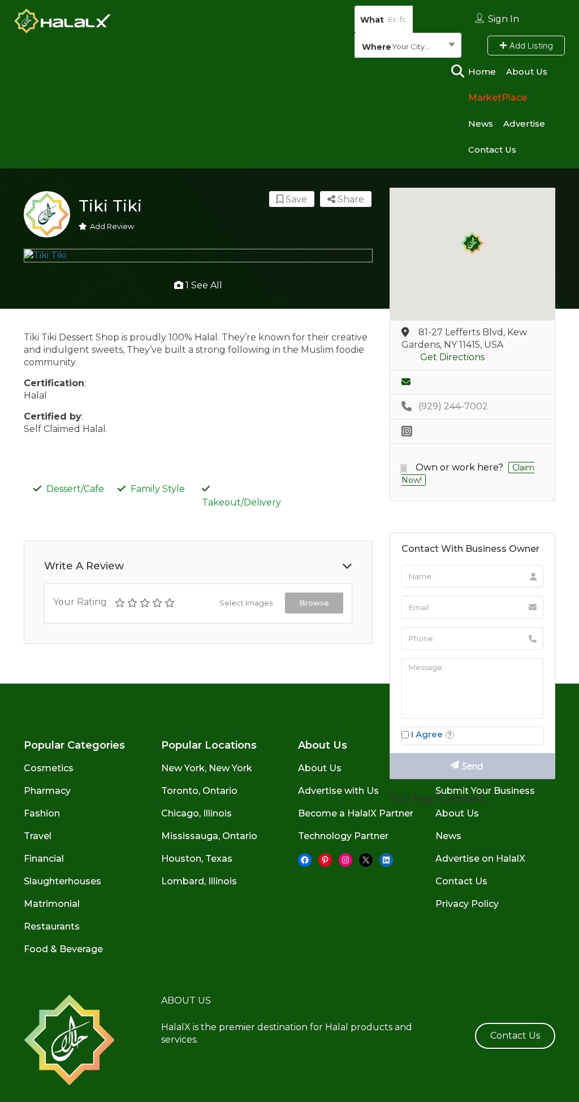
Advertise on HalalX (480, 858)
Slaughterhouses (62, 881)
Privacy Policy (467, 903)
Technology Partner (343, 836)
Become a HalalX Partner (355, 813)
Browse (314, 602)
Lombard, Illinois (199, 881)
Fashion (42, 813)
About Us (526, 71)
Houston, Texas (196, 858)
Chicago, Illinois (196, 813)
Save (295, 199)
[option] (198, 255)
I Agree (427, 734)
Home (482, 71)
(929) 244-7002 (453, 406)
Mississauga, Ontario (209, 836)
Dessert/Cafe (75, 488)
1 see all (202, 285)
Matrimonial (52, 903)
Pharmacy (47, 790)
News (480, 123)
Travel (37, 836)
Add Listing (530, 45)
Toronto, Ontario (199, 790)
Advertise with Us (338, 790)
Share (349, 199)
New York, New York (206, 768)
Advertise (524, 123)
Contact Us (492, 149)
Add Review (112, 226)
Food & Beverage (63, 949)
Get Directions (452, 357)
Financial (44, 858)
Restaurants (52, 926)
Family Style (158, 488)
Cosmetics (49, 768)
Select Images (246, 602)
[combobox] (408, 46)
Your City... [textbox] (411, 46)
